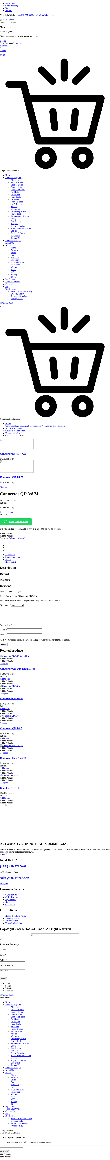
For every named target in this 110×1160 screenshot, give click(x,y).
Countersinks (16, 187)
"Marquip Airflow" (13, 433)
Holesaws (15, 199)
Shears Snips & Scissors (21, 228)
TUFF (13, 277)
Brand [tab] (8, 559)
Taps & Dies (16, 238)
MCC (13, 269)
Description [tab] (10, 554)
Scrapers (14, 223)
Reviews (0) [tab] (10, 562)
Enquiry (4, 970)
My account (10, 3)
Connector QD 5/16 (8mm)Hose (17, 668)
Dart (12, 255)
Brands (8, 245)
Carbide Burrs (17, 185)
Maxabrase (15, 265)
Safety (13, 219)
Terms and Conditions (20, 296)
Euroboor (15, 257)
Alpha (13, 248)
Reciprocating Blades (20, 216)
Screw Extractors (18, 226)
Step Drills (15, 236)
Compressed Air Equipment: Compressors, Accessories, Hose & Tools (35, 426)
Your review (6, 625)
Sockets (14, 231)
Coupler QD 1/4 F (10, 788)
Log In (3, 41)
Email (3, 635)
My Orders (10, 279)
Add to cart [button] (5, 679)
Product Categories (13, 177)
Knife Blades (16, 204)
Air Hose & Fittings (13, 428)
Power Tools (16, 214)
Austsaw (14, 250)
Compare (4, 663)
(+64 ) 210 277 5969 (13, 866)
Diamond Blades (18, 189)
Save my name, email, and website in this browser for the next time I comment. (36, 640)
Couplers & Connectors (15, 431)
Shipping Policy (17, 294)
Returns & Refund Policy (21, 291)
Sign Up (17, 43)
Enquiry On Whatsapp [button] (18, 521)
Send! (3, 979)
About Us (9, 243)
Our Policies (10, 289)
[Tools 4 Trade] (7, 20)
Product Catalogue (13, 240)
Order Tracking (11, 6)
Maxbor (14, 267)
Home (8, 175)
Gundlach (15, 260)
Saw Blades (16, 221)
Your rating (5, 605)
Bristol (13, 252)
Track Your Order (12, 282)
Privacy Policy (17, 298)
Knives (14, 206)
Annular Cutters (17, 182)
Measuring (15, 209)
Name (3, 630)
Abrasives (15, 180)
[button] (6, 533)
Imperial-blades (17, 262)
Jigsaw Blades (17, 202)
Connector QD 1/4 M (11, 477)
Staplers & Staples (18, 233)
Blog (7, 8)
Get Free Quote (6, 512)
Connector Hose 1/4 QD (13, 453)
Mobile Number (7, 965)
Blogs (7, 286)
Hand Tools (16, 197)
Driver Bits (15, 194)
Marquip (3, 487)
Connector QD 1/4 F (11, 728)
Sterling (14, 274)
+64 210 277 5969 (25, 15)
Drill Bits (15, 192)
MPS (13, 272)
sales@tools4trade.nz (45, 15)
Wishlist (8, 10)
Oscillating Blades (18, 211)
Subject (3, 960)
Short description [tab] (12, 557)
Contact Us (10, 284)
